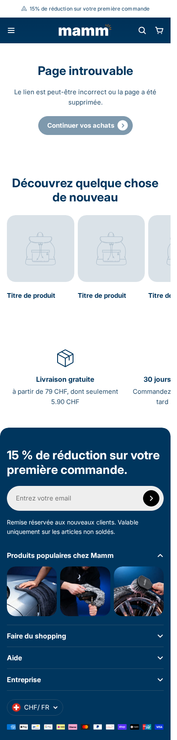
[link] (85, 125)
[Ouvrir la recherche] (142, 30)
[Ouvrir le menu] (11, 30)
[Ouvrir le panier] (159, 30)
